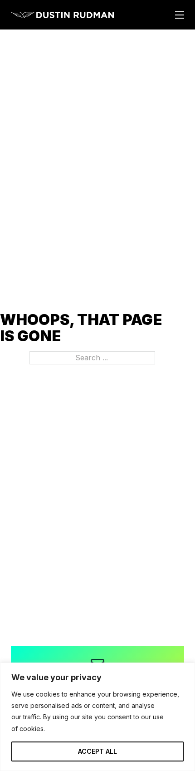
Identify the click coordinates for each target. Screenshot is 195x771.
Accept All (97, 751)
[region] (97, 717)
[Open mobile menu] (179, 15)
